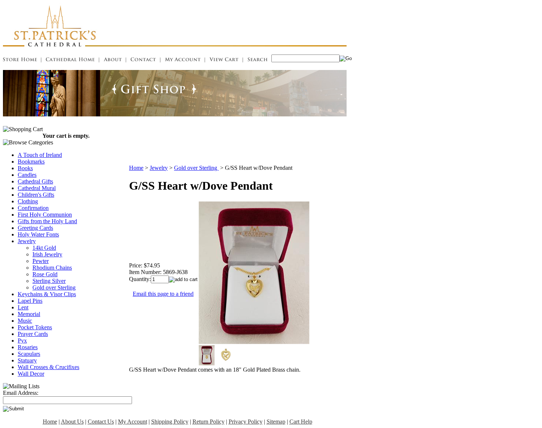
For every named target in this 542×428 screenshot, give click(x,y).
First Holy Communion (45, 214)
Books (25, 168)
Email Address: (20, 393)
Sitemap (276, 421)
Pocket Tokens (35, 327)
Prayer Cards (33, 334)
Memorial (29, 314)
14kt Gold (44, 248)
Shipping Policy (169, 421)
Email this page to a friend (163, 294)
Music (25, 321)
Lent (23, 307)
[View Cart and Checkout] (224, 60)
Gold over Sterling (54, 287)
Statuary (27, 360)
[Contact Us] (143, 60)
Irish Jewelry (47, 254)
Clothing (28, 201)
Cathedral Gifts (35, 181)
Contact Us (101, 421)
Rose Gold (45, 274)
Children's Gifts (36, 195)
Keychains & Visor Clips (47, 294)
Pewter (40, 261)
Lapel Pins (30, 301)
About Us (72, 421)
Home (136, 168)
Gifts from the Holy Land (47, 221)
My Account (132, 421)
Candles (27, 175)
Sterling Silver (49, 281)
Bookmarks (31, 161)
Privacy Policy (246, 421)
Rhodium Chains (52, 267)
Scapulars (29, 354)
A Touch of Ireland (40, 155)
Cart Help (300, 421)
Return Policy (208, 421)
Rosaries (28, 347)
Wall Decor (31, 374)
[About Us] (113, 60)
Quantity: (140, 279)
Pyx (22, 340)
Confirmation (33, 208)
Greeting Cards (35, 228)
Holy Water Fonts (38, 234)
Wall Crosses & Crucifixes (48, 367)
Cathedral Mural (37, 188)
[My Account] (183, 60)
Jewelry (27, 241)
